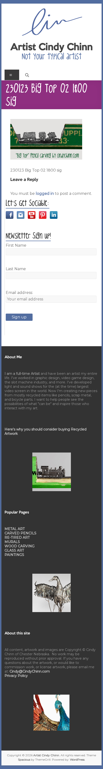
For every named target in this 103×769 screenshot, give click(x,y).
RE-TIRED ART (17, 537)
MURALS (12, 542)
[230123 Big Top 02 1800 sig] (46, 121)
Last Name (16, 269)
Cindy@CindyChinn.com (30, 671)
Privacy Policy (16, 676)
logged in (45, 193)
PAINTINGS (14, 555)
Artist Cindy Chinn (51, 47)
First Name (16, 245)
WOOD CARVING (19, 546)
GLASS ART (14, 550)
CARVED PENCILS (20, 533)
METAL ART (15, 529)
